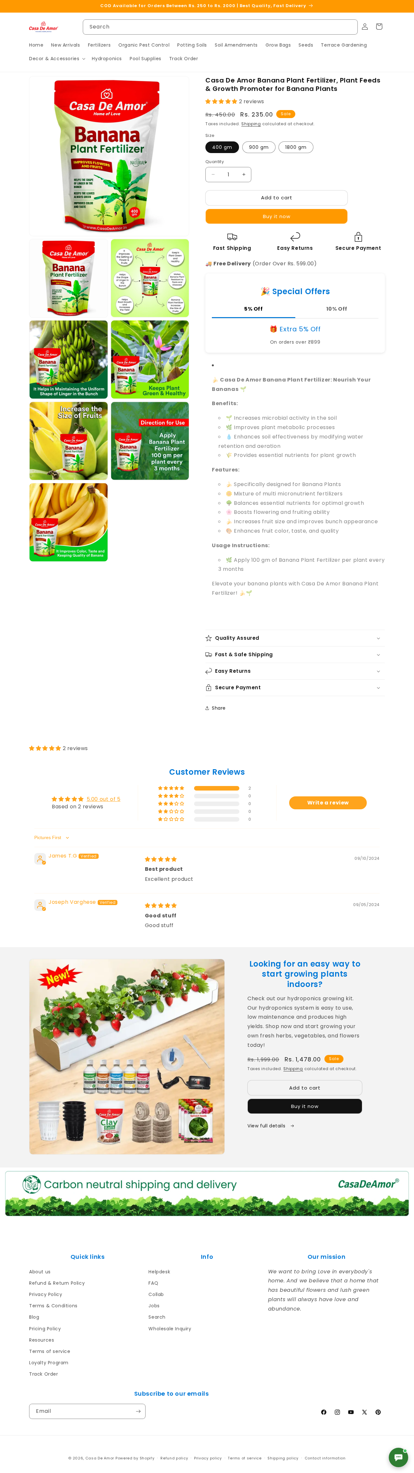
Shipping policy (283, 1458)
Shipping (251, 124)
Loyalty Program (49, 1362)
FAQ (153, 1283)
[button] (56, 58)
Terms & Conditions (53, 1305)
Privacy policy (208, 1458)
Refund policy (174, 1458)
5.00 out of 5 (104, 799)
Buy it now (276, 216)
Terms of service (50, 1351)
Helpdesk (159, 1271)
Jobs (153, 1305)
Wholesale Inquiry (169, 1328)
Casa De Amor (99, 1458)
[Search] (350, 27)
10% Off (336, 309)
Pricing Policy (45, 1328)
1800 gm (296, 147)
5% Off (253, 309)
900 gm (259, 147)
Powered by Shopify (135, 1458)
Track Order (43, 1374)
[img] (161, 859)
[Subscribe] (138, 1411)
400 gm (222, 147)
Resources (41, 1340)
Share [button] (219, 708)
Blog (34, 1317)
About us (40, 1271)
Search (157, 1317)
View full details (267, 1126)
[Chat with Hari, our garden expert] (398, 1457)
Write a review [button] (328, 802)
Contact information (325, 1458)
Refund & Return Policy (57, 1283)
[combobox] (220, 27)
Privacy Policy (45, 1294)
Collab (156, 1294)
